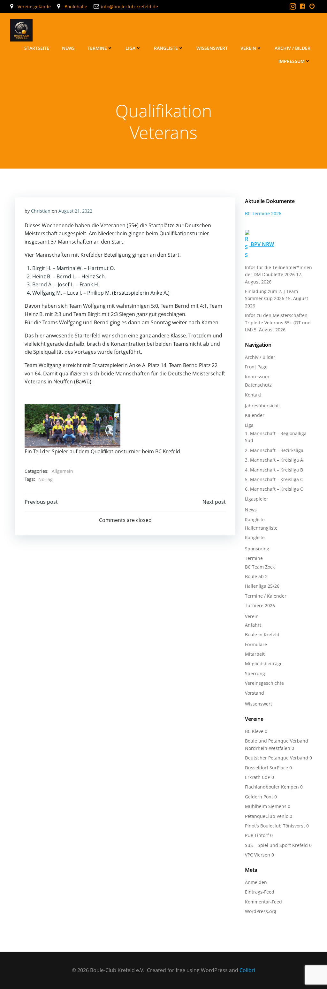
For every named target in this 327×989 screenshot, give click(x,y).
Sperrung (255, 673)
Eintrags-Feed (259, 892)
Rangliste (166, 48)
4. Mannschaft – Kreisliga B (274, 470)
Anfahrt (253, 625)
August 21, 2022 (75, 211)
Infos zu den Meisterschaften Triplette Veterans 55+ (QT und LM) (278, 322)
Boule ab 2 (256, 576)
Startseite (36, 48)
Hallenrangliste (261, 528)
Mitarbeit (255, 654)
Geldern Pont (259, 797)
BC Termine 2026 (263, 213)
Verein (248, 48)
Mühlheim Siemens (265, 806)
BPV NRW (262, 244)
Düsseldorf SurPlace (266, 768)
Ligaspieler (256, 499)
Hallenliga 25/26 (262, 586)
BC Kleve (254, 731)
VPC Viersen (257, 855)
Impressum (291, 61)
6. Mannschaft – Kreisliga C (274, 489)
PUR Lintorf (257, 835)
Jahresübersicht (262, 406)
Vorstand (254, 693)
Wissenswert (212, 48)
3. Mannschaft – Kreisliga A (274, 460)
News (68, 48)
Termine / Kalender (265, 596)
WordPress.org (260, 911)
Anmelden (256, 882)
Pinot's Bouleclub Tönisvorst (275, 826)
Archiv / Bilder (292, 48)
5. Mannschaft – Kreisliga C (274, 479)
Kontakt (253, 395)
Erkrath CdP (257, 777)
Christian (40, 211)
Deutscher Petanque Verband (276, 758)
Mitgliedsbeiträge (264, 664)
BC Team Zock (260, 567)
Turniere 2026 (260, 605)
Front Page (256, 367)
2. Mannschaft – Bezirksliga (274, 450)
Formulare (256, 644)
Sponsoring (257, 549)
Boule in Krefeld (262, 634)
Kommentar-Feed (263, 902)
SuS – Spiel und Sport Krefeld (276, 845)
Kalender (254, 415)
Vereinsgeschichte (264, 683)
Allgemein (62, 471)
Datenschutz (258, 385)
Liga (130, 48)
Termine (97, 48)
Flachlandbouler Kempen (272, 787)
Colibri (247, 970)
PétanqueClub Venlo (266, 816)
